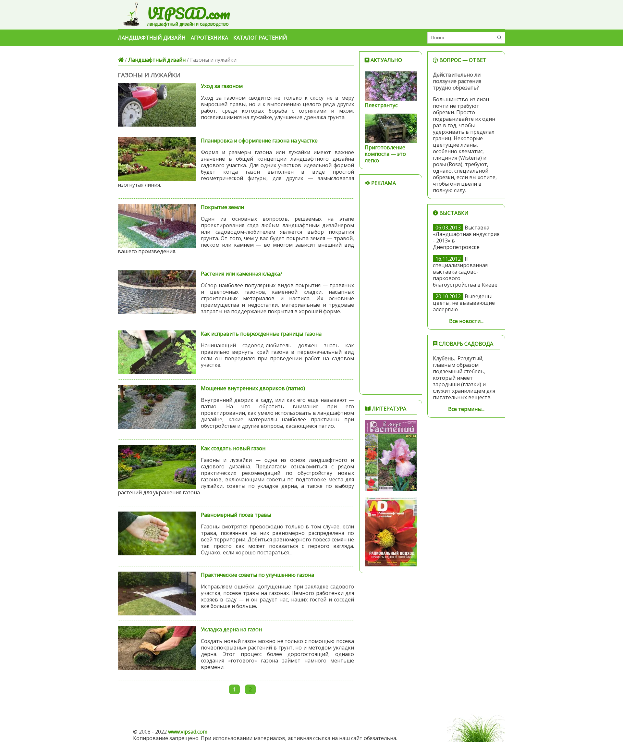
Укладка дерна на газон (231, 629)
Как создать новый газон (233, 448)
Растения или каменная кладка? (241, 273)
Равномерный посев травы (236, 514)
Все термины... (466, 409)
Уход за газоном (222, 86)
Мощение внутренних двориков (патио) (253, 388)
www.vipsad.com (187, 731)
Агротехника (209, 37)
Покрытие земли (222, 207)
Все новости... (466, 321)
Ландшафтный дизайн (152, 37)
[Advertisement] (391, 291)
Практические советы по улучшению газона (257, 574)
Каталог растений (260, 37)
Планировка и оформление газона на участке (259, 140)
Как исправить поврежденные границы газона (261, 333)
